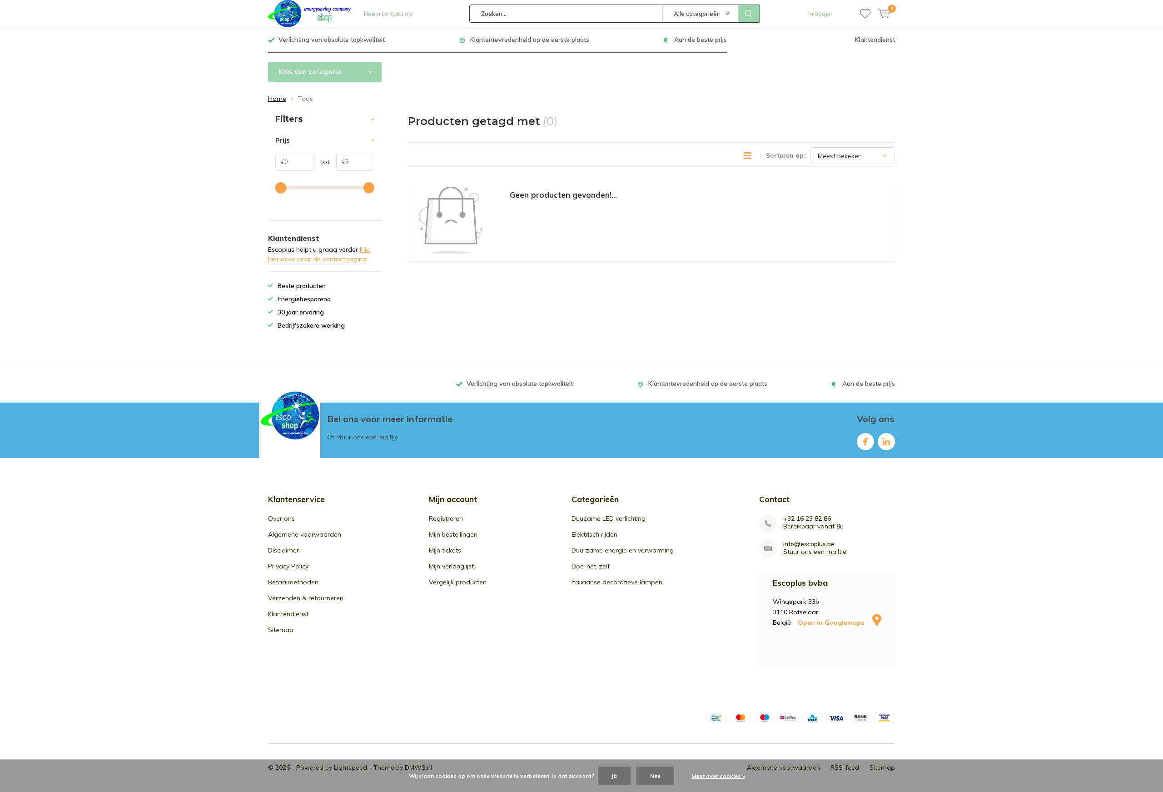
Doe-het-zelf (591, 566)
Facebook (865, 441)
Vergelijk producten (458, 582)
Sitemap (280, 630)
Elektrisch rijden (594, 534)
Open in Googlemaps (832, 622)
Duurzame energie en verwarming (623, 550)
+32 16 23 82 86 (807, 519)
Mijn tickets (445, 550)
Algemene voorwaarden (304, 534)
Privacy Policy (288, 566)
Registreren (446, 518)
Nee (655, 775)
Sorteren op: (785, 155)
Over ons (281, 518)
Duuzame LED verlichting (609, 518)
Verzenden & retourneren (305, 598)
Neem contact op (388, 13)
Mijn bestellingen (453, 534)
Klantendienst (875, 39)
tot (321, 162)
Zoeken (749, 14)
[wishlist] (865, 13)
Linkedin (886, 441)
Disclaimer (283, 550)
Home (277, 99)
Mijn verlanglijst (451, 566)
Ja (614, 775)
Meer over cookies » (718, 775)
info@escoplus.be (809, 544)
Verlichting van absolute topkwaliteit (331, 39)
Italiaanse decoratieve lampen (617, 582)
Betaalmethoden (293, 582)
